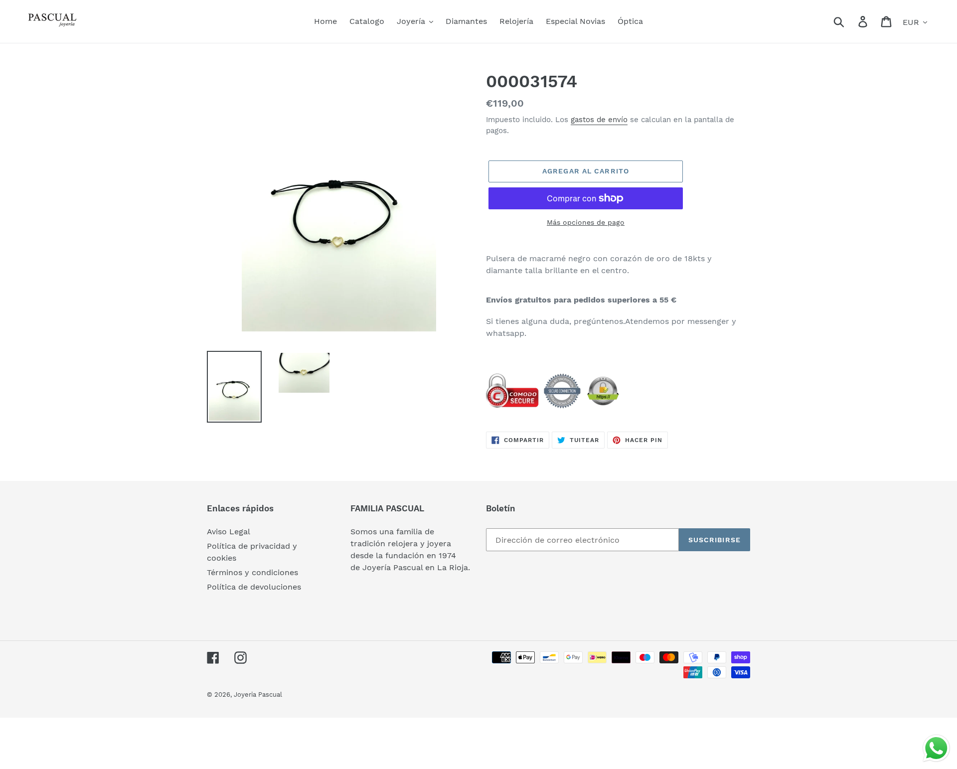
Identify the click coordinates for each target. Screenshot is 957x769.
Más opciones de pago (586, 222)
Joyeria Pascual (258, 694)
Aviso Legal (228, 531)
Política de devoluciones (254, 587)
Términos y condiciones (252, 572)
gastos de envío (599, 119)
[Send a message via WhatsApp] (936, 748)
